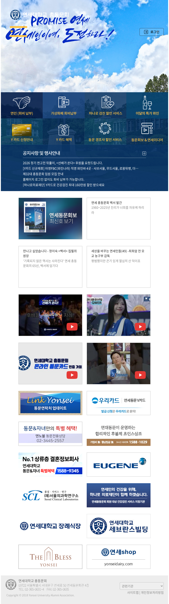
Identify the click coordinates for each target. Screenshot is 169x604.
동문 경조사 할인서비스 (105, 132)
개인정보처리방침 (152, 592)
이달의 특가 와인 (147, 105)
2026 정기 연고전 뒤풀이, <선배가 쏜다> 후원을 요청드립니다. (63, 163)
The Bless (50, 557)
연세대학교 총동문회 (40, 15)
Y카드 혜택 (63, 132)
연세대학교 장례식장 (50, 526)
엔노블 (50, 434)
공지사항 (84, 152)
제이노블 (50, 464)
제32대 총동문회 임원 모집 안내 (43, 174)
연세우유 (119, 557)
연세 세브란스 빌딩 (119, 526)
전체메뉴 (18, 31)
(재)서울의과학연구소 (50, 495)
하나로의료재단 (119, 495)
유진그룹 (119, 464)
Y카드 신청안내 (22, 132)
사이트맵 (133, 592)
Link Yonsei (50, 403)
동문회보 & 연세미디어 (147, 132)
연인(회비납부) (22, 105)
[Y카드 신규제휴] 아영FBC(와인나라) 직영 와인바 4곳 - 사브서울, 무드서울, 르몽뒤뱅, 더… (80, 168)
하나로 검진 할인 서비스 (105, 105)
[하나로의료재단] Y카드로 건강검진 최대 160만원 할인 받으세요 (64, 185)
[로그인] (152, 34)
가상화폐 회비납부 (63, 105)
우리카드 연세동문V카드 (119, 403)
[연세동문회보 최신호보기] (50, 218)
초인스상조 (119, 434)
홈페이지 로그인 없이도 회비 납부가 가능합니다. (53, 179)
